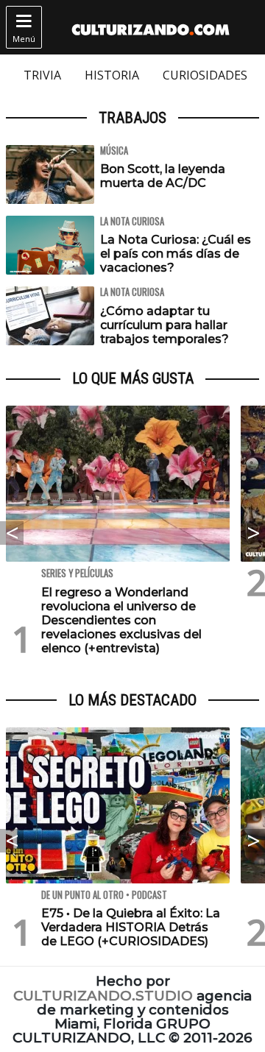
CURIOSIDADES (205, 75)
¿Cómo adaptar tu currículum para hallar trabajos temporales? (164, 325)
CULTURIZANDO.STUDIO (103, 995)
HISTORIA (112, 75)
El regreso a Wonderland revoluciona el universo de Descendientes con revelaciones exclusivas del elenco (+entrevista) (121, 620)
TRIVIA (42, 75)
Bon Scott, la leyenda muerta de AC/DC (162, 176)
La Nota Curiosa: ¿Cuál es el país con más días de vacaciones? (175, 254)
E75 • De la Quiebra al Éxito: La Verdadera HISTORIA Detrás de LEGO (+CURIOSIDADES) (130, 927)
